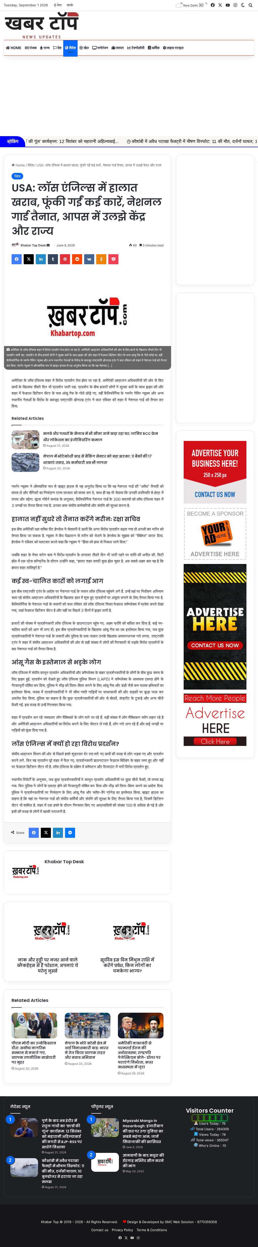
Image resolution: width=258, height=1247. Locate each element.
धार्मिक (155, 48)
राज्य (46, 48)
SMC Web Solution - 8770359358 (191, 1222)
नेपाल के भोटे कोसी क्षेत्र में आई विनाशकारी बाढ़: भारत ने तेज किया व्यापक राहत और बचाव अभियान (86, 1050)
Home (15, 48)
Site (133, 1214)
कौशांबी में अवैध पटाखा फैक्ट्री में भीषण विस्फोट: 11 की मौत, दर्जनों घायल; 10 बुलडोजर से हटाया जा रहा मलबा (63, 1171)
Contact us (99, 1230)
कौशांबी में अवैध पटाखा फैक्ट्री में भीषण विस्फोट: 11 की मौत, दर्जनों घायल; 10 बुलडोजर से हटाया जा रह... (161, 141)
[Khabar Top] (42, 25)
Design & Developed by (146, 1222)
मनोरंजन (102, 48)
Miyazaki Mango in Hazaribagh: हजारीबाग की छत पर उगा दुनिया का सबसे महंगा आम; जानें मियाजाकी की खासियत (143, 1131)
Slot (125, 1214)
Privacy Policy (122, 1230)
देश (59, 48)
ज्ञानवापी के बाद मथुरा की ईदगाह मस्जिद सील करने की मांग (143, 1160)
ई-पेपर (58, 5)
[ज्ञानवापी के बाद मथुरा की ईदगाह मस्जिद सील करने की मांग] (105, 1162)
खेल (86, 48)
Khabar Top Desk (33, 245)
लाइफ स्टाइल (174, 48)
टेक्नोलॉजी (137, 48)
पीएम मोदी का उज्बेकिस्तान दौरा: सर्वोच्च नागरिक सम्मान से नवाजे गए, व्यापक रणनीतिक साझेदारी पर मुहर (34, 1053)
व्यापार (119, 48)
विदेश (72, 48)
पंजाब (33, 48)
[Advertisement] (129, 96)
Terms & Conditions (152, 1230)
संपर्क (70, 5)
